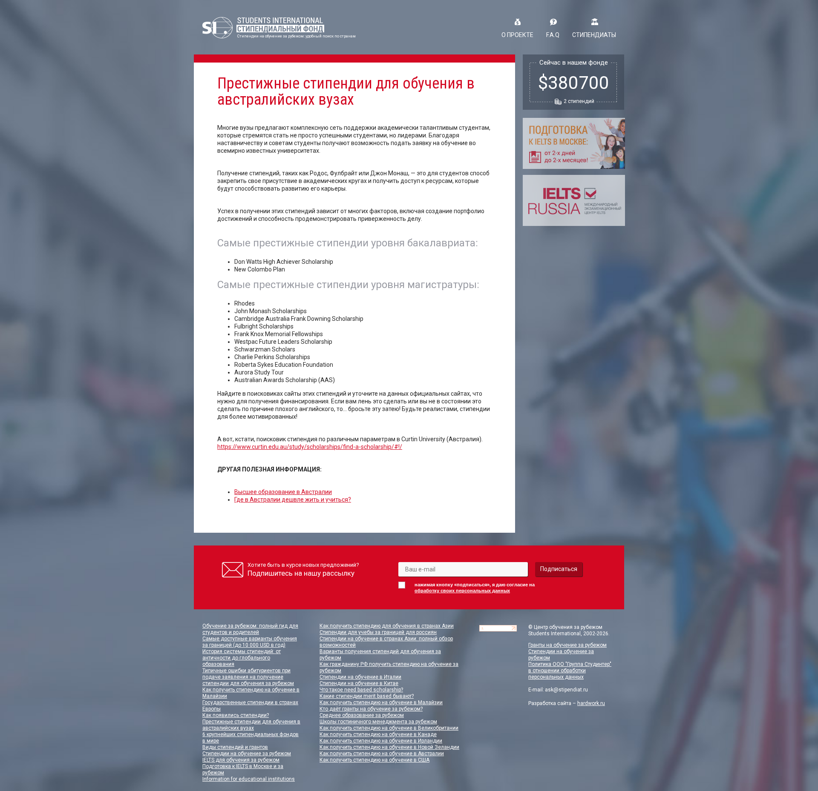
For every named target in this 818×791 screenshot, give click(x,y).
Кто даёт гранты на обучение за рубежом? (371, 709)
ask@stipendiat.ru (566, 690)
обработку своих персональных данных (462, 590)
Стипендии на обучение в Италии (360, 677)
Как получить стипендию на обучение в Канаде (378, 734)
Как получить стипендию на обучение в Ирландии (381, 741)
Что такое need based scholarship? (361, 690)
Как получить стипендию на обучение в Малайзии (381, 702)
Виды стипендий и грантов (235, 747)
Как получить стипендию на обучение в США (374, 760)
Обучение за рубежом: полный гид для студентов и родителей (250, 629)
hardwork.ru (591, 703)
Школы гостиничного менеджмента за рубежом (378, 722)
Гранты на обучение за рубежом (567, 645)
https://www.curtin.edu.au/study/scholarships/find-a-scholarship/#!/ (309, 446)
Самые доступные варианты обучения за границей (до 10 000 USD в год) (249, 642)
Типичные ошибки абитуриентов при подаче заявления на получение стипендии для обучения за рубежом (248, 677)
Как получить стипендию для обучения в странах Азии (387, 626)
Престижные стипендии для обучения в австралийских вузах (251, 725)
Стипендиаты (594, 34)
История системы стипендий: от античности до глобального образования (241, 657)
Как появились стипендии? (235, 715)
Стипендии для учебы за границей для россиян (378, 632)
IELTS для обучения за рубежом (240, 760)
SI (263, 27)
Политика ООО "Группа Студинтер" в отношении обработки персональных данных (569, 670)
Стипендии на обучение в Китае (359, 683)
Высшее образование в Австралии (283, 491)
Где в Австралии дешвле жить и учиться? (292, 499)
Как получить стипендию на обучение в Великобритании (389, 728)
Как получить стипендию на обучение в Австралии (382, 754)
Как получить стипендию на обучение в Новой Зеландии (389, 747)
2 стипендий (579, 101)
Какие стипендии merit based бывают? (367, 696)
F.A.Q (552, 34)
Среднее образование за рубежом (362, 715)
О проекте (517, 34)
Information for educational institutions (248, 779)
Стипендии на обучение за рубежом (246, 754)
